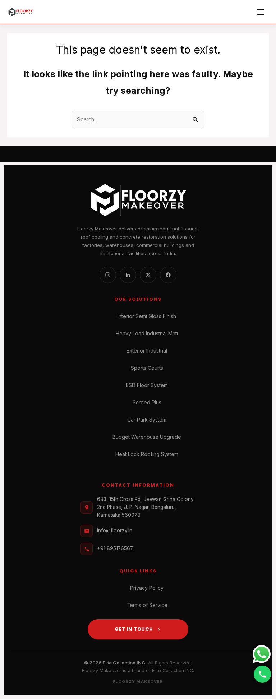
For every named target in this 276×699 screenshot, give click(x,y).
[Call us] (262, 674)
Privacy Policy (147, 588)
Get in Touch (134, 629)
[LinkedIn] (128, 275)
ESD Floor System (147, 385)
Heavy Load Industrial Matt (147, 333)
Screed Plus (147, 402)
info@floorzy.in (114, 530)
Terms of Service (146, 605)
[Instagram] (108, 275)
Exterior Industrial (146, 351)
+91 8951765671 (116, 548)
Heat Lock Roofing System (146, 454)
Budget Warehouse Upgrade (146, 437)
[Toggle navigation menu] (261, 12)
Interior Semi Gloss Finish (147, 316)
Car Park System (146, 420)
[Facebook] (168, 275)
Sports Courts (147, 368)
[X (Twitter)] (148, 275)
